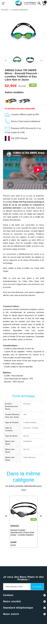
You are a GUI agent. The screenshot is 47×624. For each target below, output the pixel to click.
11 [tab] (14, 563)
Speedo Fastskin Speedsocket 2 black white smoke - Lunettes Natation (22, 532)
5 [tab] (21, 559)
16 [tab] (33, 563)
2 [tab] (10, 559)
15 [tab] (29, 563)
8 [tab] (33, 559)
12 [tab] (18, 563)
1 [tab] (6, 559)
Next (40, 516)
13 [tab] (21, 563)
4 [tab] (18, 559)
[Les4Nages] (26, 3)
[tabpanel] (24, 522)
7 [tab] (29, 559)
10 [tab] (40, 559)
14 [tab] (25, 563)
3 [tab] (14, 559)
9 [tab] (36, 559)
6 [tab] (25, 559)
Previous (6, 516)
